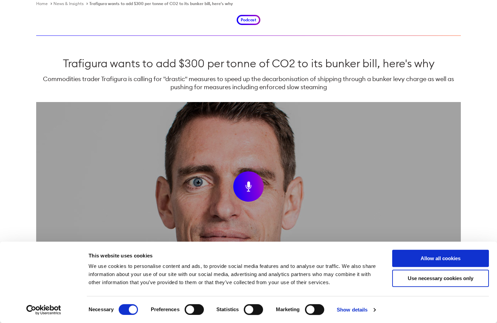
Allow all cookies (440, 258)
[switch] (194, 309)
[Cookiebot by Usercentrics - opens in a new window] (43, 310)
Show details (352, 310)
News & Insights (68, 3)
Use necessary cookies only (440, 278)
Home (42, 3)
